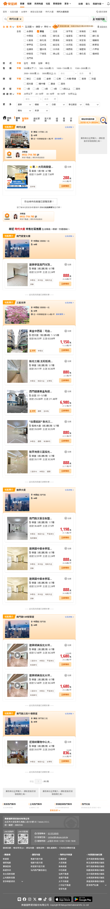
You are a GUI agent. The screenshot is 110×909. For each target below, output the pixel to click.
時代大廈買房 (63, 11)
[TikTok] (45, 899)
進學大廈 (21, 489)
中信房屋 (63, 870)
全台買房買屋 (9, 873)
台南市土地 (34, 807)
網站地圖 (30, 848)
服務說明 (40, 848)
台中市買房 (8, 807)
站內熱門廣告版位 (39, 870)
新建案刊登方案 (38, 866)
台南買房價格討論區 (95, 877)
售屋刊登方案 (37, 859)
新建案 (6, 859)
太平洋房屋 (64, 881)
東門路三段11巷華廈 (26, 713)
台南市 (24, 11)
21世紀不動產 (65, 885)
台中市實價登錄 (62, 807)
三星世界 (21, 302)
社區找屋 (14, 11)
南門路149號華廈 (25, 616)
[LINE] (19, 899)
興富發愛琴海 (87, 811)
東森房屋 (63, 866)
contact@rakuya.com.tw (58, 837)
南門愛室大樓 (23, 236)
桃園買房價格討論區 (95, 870)
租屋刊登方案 (37, 862)
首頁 (5, 11)
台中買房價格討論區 (95, 873)
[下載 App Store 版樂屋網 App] (62, 899)
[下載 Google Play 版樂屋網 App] (83, 899)
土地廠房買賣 (9, 877)
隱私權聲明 (52, 848)
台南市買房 (8, 811)
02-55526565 (53, 833)
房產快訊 (7, 870)
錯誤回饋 (7, 848)
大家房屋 (63, 862)
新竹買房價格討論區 (95, 866)
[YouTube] (40, 899)
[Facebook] (24, 899)
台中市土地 (34, 811)
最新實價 (58, 138)
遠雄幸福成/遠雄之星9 (91, 807)
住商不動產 (64, 873)
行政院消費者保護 (67, 848)
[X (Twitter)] (35, 899)
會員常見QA (18, 848)
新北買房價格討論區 (95, 862)
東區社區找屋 (36, 11)
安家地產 (63, 888)
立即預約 (65, 186)
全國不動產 (64, 877)
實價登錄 (7, 866)
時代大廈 (50, 11)
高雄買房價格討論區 (95, 881)
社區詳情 (68, 127)
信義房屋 (63, 859)
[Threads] (50, 899)
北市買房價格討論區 (95, 859)
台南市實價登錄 (62, 811)
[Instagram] (29, 899)
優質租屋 (7, 862)
